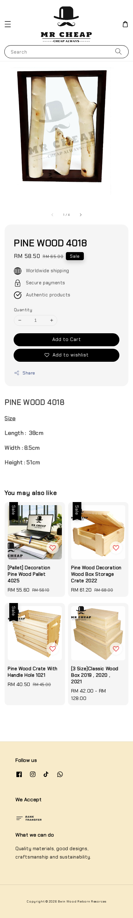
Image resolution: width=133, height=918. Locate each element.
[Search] (118, 52)
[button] (8, 24)
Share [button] (29, 373)
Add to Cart (66, 339)
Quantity (23, 310)
